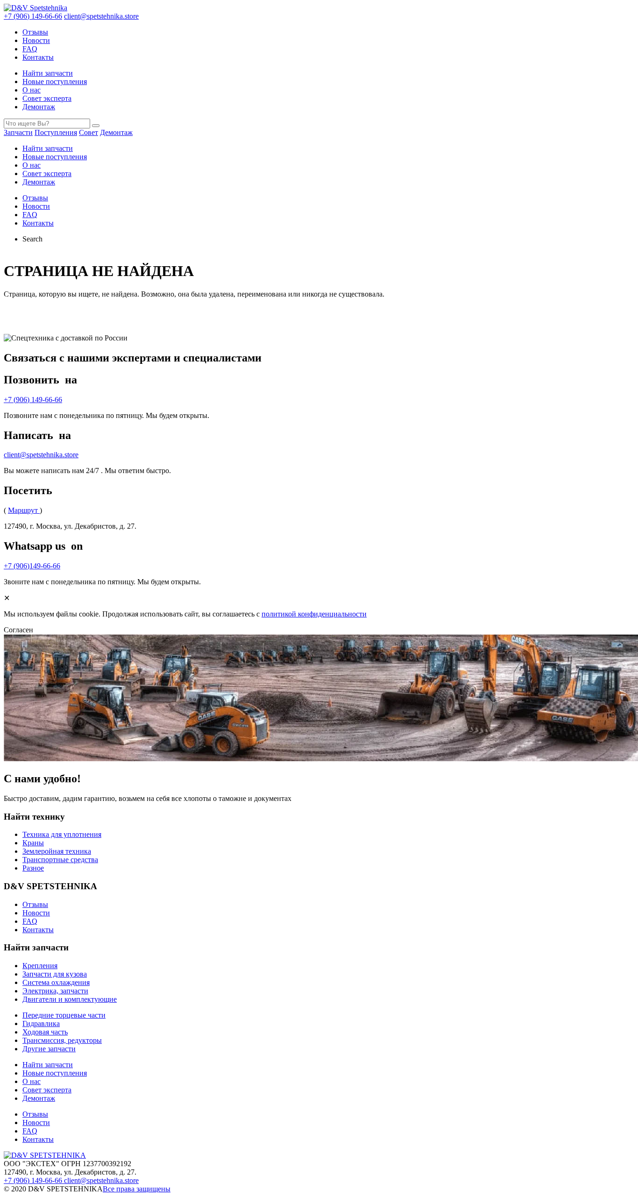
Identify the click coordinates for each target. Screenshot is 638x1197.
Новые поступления (54, 81)
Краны (33, 843)
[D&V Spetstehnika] (35, 8)
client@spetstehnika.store (101, 16)
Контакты (38, 57)
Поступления (56, 132)
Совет (88, 132)
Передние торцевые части (64, 1015)
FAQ (29, 49)
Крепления (39, 966)
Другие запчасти (49, 1049)
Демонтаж (38, 107)
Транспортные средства (60, 860)
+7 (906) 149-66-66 (33, 16)
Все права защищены (136, 1189)
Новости (36, 40)
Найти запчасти (47, 73)
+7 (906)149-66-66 (32, 566)
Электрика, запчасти (55, 991)
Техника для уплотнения (61, 834)
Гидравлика (41, 1023)
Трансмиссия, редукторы (62, 1040)
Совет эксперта (46, 98)
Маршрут (24, 510)
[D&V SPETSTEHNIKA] (45, 1155)
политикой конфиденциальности (314, 614)
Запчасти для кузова (54, 974)
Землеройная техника (56, 851)
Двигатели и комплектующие (69, 999)
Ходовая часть (45, 1032)
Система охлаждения (56, 982)
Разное (33, 868)
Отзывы (35, 32)
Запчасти (18, 132)
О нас (31, 90)
